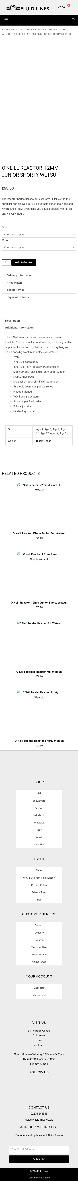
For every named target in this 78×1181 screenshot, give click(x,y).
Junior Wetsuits (34, 29)
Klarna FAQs (39, 961)
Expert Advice (15, 289)
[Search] (69, 20)
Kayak (39, 837)
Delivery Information (19, 275)
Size (4, 227)
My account (39, 995)
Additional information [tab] (19, 327)
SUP (39, 829)
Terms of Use (39, 947)
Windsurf (39, 815)
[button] (39, 275)
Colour (6, 240)
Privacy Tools (39, 892)
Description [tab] (12, 320)
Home (5, 29)
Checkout (39, 987)
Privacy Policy (39, 885)
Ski (39, 793)
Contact (39, 925)
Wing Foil (39, 844)
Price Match (14, 282)
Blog (39, 899)
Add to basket (24, 262)
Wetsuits (16, 29)
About (39, 870)
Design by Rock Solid (39, 1177)
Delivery (39, 932)
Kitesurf (39, 807)
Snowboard (39, 800)
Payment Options (18, 297)
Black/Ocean (43, 441)
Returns (39, 939)
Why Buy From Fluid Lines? (39, 877)
